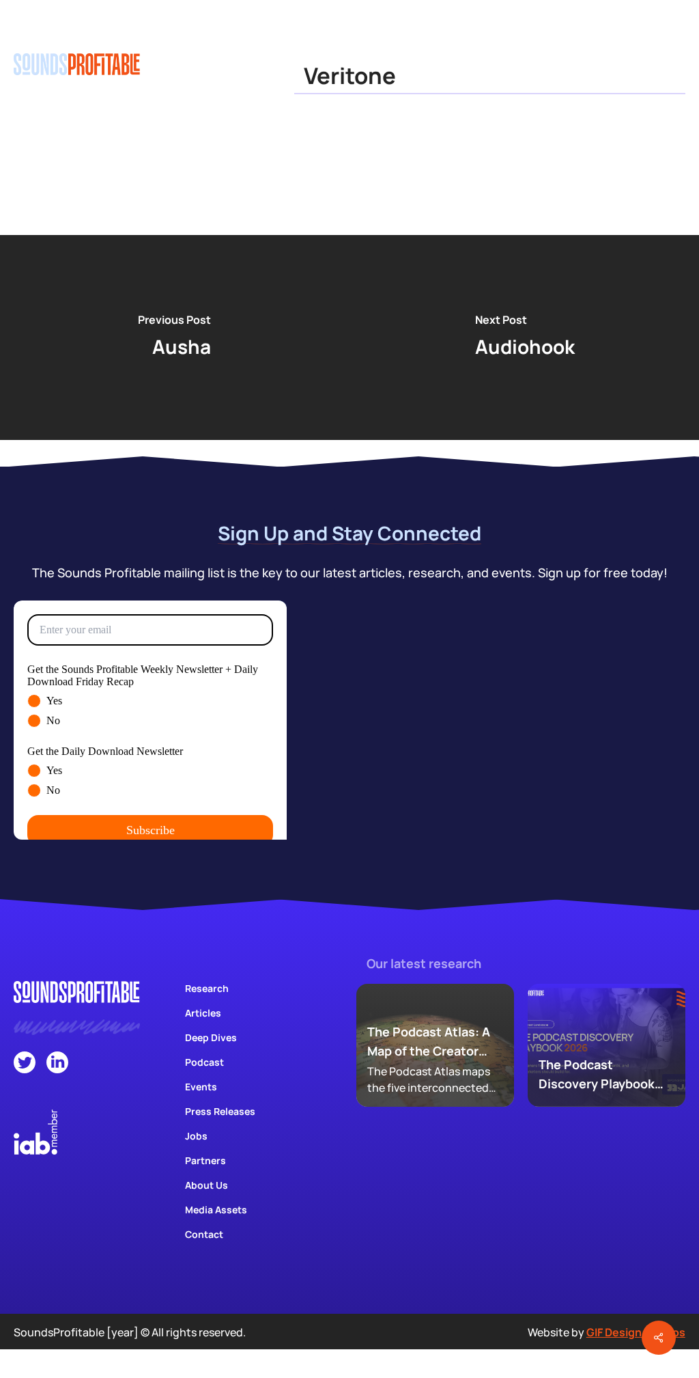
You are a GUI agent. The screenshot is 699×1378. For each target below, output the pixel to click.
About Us (206, 1185)
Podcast (204, 1062)
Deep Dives (211, 1037)
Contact (204, 1234)
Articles (203, 1012)
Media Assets (216, 1209)
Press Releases (220, 1111)
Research (207, 988)
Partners (205, 1160)
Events (201, 1086)
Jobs (196, 1135)
